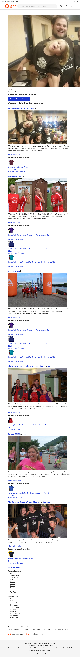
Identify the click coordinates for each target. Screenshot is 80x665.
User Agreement (58, 648)
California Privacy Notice (26, 648)
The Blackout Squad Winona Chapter (24, 502)
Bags (11, 574)
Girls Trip (13, 611)
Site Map (52, 643)
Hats (11, 580)
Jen (24, 434)
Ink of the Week (14, 568)
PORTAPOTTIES (14, 176)
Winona (46, 502)
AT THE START (14, 271)
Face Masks (14, 578)
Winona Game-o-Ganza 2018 (21, 108)
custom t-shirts (49, 645)
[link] (10, 6)
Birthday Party (15, 613)
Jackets (12, 584)
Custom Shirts (14, 576)
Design (19, 99)
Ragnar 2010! (14, 434)
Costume (13, 601)
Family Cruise (14, 607)
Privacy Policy (12, 648)
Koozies (12, 586)
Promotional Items (43, 643)
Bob (49, 366)
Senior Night (14, 617)
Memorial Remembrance (18, 603)
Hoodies (12, 582)
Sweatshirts (14, 590)
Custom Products (30, 643)
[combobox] (37, 6)
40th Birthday (14, 615)
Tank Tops (13, 592)
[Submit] (19, 6)
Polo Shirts (13, 588)
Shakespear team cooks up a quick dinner (26, 366)
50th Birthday (14, 609)
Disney (12, 599)
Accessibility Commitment (43, 648)
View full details (14, 155)
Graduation (14, 605)
